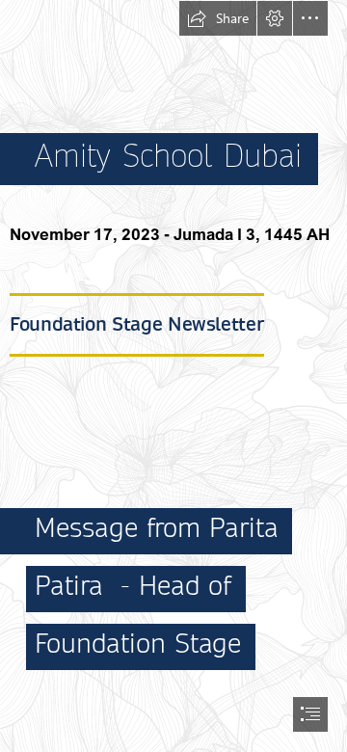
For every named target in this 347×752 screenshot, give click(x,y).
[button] (217, 18)
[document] (173, 376)
